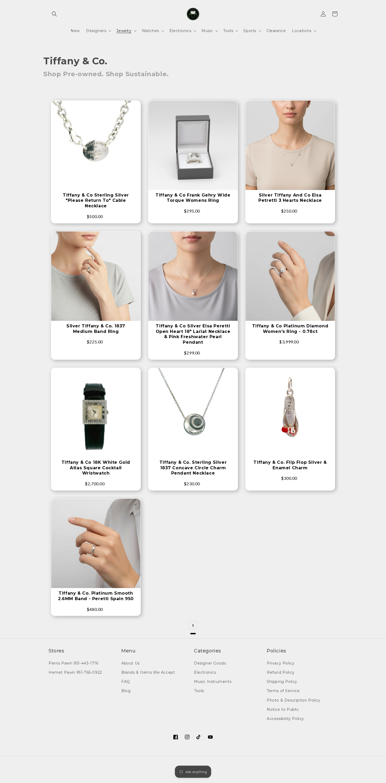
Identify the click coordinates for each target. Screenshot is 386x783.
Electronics (205, 672)
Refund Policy (281, 672)
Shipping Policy (282, 681)
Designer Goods (210, 663)
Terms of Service (283, 690)
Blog (126, 690)
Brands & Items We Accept (148, 672)
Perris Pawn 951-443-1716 (73, 663)
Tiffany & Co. (75, 61)
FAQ (125, 681)
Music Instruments (212, 681)
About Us (130, 663)
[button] (54, 14)
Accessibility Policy (285, 718)
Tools (199, 690)
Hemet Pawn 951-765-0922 (75, 672)
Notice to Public (283, 709)
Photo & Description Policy (293, 700)
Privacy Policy (280, 663)
